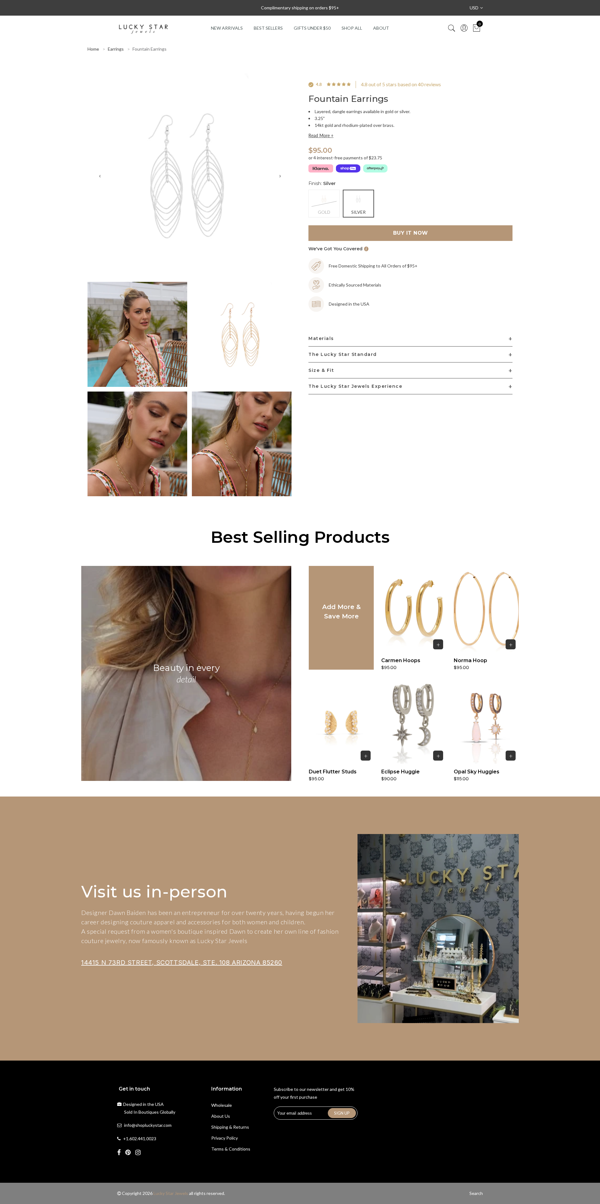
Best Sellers (268, 28)
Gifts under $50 (312, 28)
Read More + (320, 135)
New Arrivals (227, 28)
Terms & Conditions (230, 1149)
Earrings (116, 49)
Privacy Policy (224, 1138)
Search (476, 1193)
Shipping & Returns (230, 1127)
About (381, 28)
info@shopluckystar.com (148, 1125)
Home (93, 49)
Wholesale (221, 1105)
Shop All (352, 28)
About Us (220, 1116)
